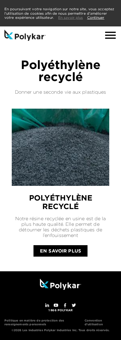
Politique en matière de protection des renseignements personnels (34, 322)
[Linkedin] (47, 305)
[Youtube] (56, 305)
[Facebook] (65, 305)
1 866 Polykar (60, 310)
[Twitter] (74, 305)
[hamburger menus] (110, 35)
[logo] (60, 284)
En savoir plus (70, 17)
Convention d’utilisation (94, 322)
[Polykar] (25, 35)
